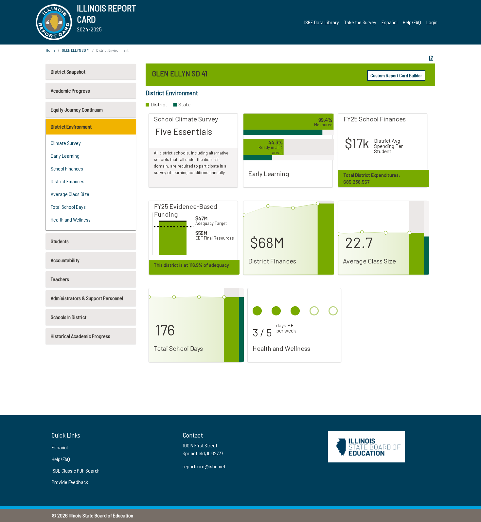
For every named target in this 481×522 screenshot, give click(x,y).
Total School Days (68, 207)
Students (60, 241)
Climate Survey (66, 143)
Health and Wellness (71, 219)
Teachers (60, 279)
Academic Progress (70, 90)
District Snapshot (68, 71)
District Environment (71, 126)
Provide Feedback (70, 482)
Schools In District (68, 317)
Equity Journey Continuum (77, 109)
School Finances (67, 168)
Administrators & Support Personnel (87, 298)
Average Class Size (70, 194)
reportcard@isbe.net (204, 466)
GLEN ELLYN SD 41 (76, 50)
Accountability (65, 260)
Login (431, 22)
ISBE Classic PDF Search (75, 470)
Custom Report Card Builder (396, 75)
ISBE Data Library (321, 22)
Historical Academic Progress (80, 336)
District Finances (67, 181)
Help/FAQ (412, 22)
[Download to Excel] (431, 58)
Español (390, 22)
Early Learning (65, 156)
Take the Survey (360, 22)
